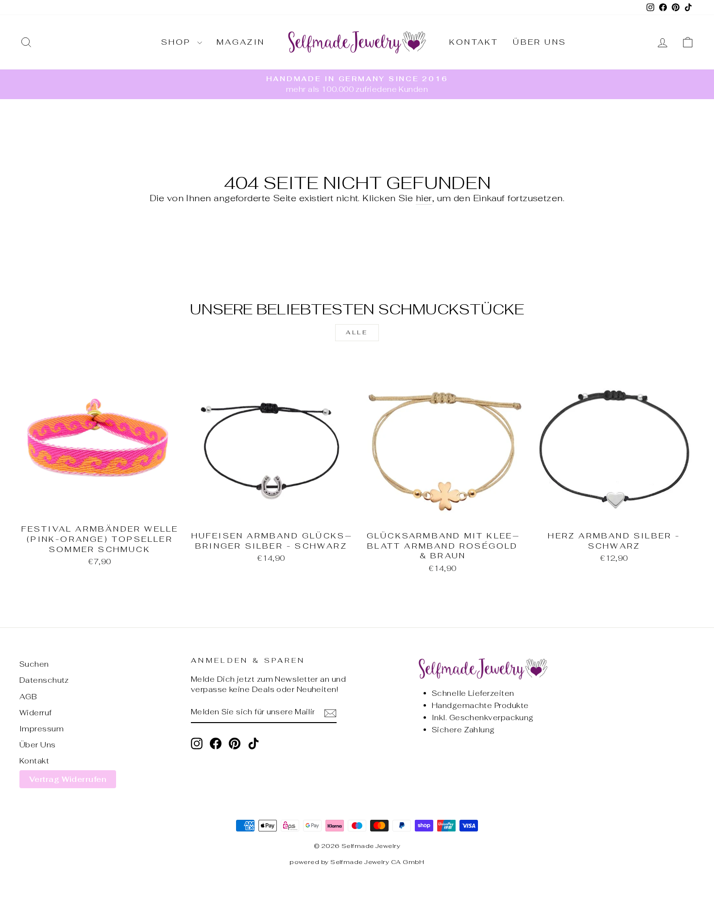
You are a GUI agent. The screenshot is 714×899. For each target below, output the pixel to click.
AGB (28, 696)
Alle (357, 332)
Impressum (41, 728)
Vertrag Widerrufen (67, 779)
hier (424, 198)
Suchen (34, 664)
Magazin (241, 42)
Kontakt (473, 42)
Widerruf (35, 712)
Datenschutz (44, 680)
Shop (178, 42)
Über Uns (539, 42)
